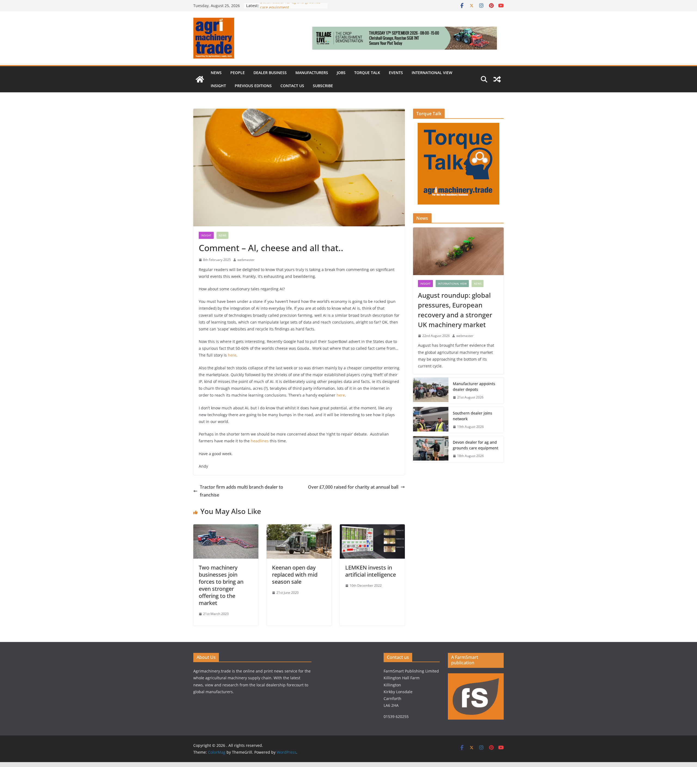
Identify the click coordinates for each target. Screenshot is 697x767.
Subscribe (323, 85)
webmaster (246, 259)
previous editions (253, 85)
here (232, 355)
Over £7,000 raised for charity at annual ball (353, 487)
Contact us (292, 85)
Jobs (341, 72)
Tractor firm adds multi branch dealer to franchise (241, 491)
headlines (260, 440)
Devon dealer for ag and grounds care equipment (475, 445)
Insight (218, 85)
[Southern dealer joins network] (430, 420)
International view (432, 72)
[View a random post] (497, 79)
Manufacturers (311, 72)
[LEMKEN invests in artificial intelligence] (372, 528)
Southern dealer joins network (472, 415)
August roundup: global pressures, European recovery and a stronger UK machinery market (455, 310)
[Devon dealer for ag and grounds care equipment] (430, 449)
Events (396, 72)
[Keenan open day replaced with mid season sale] (299, 528)
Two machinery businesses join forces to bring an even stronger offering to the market (221, 585)
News (216, 72)
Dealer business (270, 72)
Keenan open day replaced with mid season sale (294, 574)
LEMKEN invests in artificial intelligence (370, 571)
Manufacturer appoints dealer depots (474, 386)
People (237, 72)
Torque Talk (367, 72)
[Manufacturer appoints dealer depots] (430, 391)
